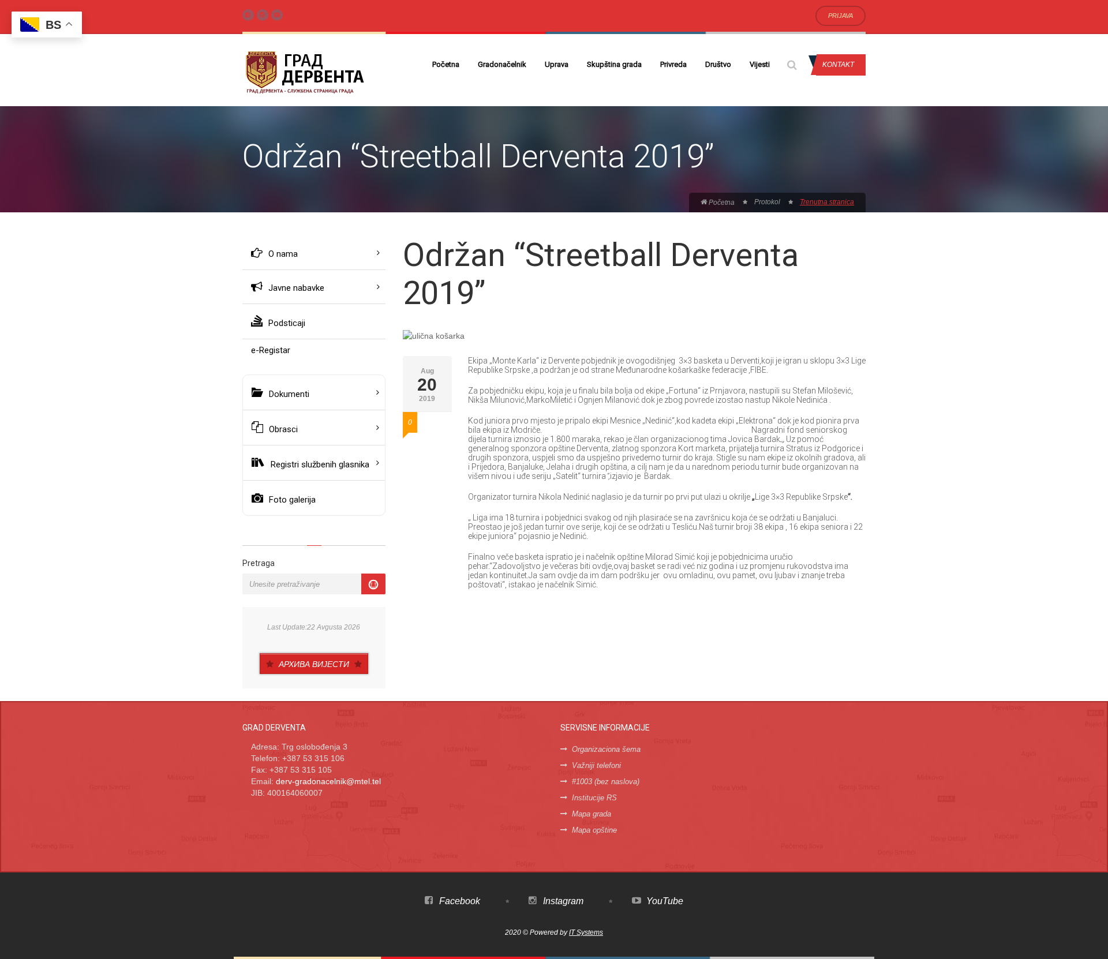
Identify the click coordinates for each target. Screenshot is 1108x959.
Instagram (562, 901)
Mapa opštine (594, 830)
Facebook (458, 901)
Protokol (767, 202)
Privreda (673, 64)
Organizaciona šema (606, 749)
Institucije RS (594, 797)
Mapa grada (591, 814)
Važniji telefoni (596, 765)
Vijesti (760, 64)
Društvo (718, 64)
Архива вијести (314, 664)
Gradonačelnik (502, 64)
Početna (445, 64)
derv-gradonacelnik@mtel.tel (328, 781)
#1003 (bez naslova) (605, 781)
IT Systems (586, 932)
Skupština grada (614, 64)
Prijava (840, 15)
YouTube (663, 901)
